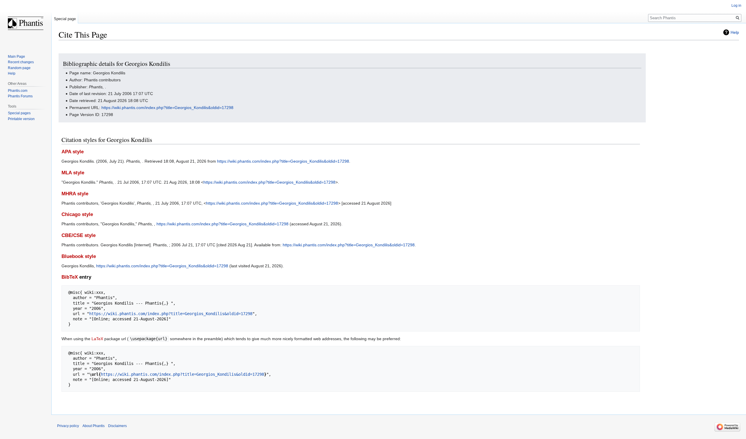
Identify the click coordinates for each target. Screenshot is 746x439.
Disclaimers (117, 426)
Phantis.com (17, 91)
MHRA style (74, 193)
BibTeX (69, 277)
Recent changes (21, 62)
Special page (65, 19)
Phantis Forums (20, 96)
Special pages (19, 113)
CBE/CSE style (78, 235)
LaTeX (97, 338)
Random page (19, 68)
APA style (72, 151)
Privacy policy (68, 426)
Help (735, 32)
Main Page (16, 57)
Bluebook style (78, 256)
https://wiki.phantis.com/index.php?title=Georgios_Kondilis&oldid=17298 (167, 107)
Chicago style (77, 214)
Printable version (21, 119)
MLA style (72, 172)
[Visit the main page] (25, 23)
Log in (736, 5)
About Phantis (93, 426)
